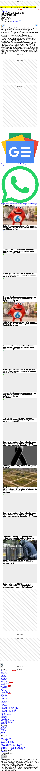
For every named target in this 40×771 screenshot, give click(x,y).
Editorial (4, 706)
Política (3, 672)
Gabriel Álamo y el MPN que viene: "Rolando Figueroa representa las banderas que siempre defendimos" (18, 585)
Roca (2, 729)
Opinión (3, 704)
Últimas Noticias (7, 671)
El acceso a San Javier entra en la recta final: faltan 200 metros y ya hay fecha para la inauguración (19, 251)
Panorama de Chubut (8, 710)
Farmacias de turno (7, 743)
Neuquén (3, 726)
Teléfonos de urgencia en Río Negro (12, 747)
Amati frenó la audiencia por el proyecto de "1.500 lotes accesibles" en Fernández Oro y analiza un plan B (20, 489)
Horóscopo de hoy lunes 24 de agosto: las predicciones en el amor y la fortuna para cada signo (19, 274)
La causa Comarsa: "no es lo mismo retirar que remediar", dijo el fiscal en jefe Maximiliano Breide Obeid (18, 538)
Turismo (3, 680)
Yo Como (4, 703)
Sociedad (3, 695)
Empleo (3, 737)
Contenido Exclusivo (7, 720)
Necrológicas (4, 740)
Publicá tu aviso (5, 738)
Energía (3, 677)
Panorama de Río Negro (9, 709)
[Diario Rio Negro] (2, 758)
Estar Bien (5, 694)
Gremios (4, 674)
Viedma (3, 734)
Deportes (4, 11)
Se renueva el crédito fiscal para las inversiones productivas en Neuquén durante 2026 (18, 561)
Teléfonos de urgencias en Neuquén (12, 749)
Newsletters (6, 683)
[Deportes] (3, 11)
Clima (3, 697)
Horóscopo (5, 698)
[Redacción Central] (2, 16)
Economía (3, 678)
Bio (2, 700)
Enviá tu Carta (6, 715)
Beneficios (4, 752)
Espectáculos (5, 692)
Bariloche (3, 731)
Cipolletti (3, 732)
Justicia (3, 675)
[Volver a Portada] (20, 9)
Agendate (5, 686)
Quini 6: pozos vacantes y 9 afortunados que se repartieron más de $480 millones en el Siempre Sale (20, 227)
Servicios (3, 681)
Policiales (3, 716)
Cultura (2, 689)
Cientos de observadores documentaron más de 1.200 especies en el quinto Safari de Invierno (19, 298)
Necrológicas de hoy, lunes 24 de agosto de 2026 (19, 466)
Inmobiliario (4, 719)
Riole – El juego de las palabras (11, 744)
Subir (4, 756)
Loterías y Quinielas (7, 741)
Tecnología (5, 701)
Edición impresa (6, 723)
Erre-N (3, 691)
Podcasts (3, 718)
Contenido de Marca (7, 722)
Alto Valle (3, 728)
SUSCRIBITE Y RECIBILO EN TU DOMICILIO (18, 7)
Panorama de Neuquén (9, 707)
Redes (2, 684)
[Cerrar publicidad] (1, 665)
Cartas (3, 713)
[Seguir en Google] (2, 26)
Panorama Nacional (8, 712)
